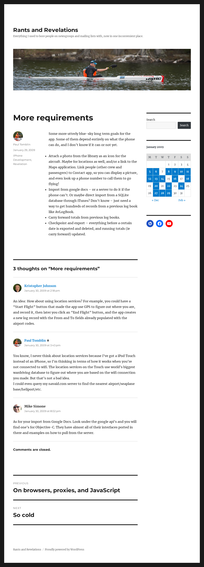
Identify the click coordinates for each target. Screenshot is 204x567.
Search (150, 119)
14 (162, 178)
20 (156, 186)
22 (168, 186)
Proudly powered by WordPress (64, 549)
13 (156, 178)
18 (187, 178)
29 (168, 193)
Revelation (20, 164)
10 (181, 171)
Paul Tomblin (21, 144)
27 (156, 193)
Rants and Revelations (45, 30)
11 (187, 171)
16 (175, 178)
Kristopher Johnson (40, 286)
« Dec (155, 200)
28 (162, 193)
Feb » (181, 200)
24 (181, 186)
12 (149, 178)
